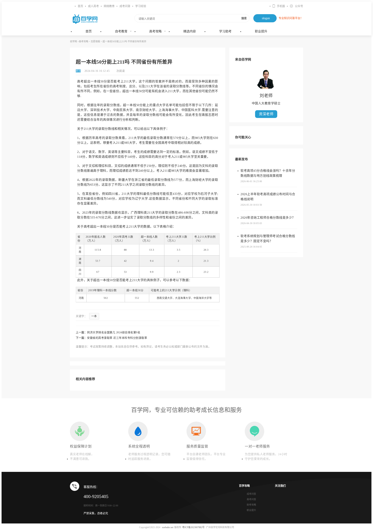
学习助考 (225, 31)
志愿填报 (95, 41)
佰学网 (73, 41)
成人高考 (93, 6)
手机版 (281, 6)
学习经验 (140, 6)
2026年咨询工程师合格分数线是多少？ (268, 217)
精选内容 (189, 31)
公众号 (299, 6)
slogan (266, 18)
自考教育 (121, 31)
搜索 (244, 18)
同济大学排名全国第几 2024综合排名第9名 (113, 332)
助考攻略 (251, 504)
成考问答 (124, 6)
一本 (94, 316)
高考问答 (251, 499)
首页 (80, 6)
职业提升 (261, 31)
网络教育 (109, 6)
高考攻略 (155, 31)
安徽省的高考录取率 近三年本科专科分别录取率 (117, 337)
